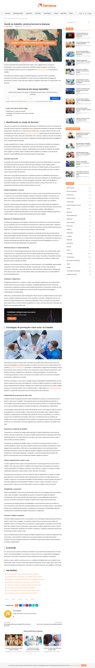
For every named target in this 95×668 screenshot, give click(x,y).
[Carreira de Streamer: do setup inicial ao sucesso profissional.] (70, 35)
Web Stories (63, 13)
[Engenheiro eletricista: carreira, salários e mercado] (70, 63)
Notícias (56, 13)
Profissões (38, 13)
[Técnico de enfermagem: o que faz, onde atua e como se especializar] (70, 54)
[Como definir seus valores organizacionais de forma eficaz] (70, 174)
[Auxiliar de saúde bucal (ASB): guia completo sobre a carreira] (52, 640)
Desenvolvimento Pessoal (79, 205)
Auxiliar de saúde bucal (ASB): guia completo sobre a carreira (24, 577)
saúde (26, 599)
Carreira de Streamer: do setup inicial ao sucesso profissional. (82, 35)
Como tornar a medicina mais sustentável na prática (22, 593)
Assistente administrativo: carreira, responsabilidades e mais (83, 100)
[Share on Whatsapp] (33, 605)
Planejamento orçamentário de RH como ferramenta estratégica (83, 135)
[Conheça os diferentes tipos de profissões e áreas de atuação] (70, 91)
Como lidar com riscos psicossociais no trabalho (21, 587)
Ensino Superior (79, 222)
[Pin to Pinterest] (27, 605)
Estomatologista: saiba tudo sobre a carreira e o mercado (83, 144)
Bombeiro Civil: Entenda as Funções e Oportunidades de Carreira (25, 579)
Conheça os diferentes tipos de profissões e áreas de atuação (83, 90)
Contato (71, 13)
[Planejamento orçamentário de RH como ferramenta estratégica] (70, 135)
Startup (79, 267)
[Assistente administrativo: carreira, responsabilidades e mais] (70, 101)
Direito (79, 208)
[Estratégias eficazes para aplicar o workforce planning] (70, 155)
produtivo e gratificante (17, 367)
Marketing (79, 239)
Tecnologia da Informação (79, 271)
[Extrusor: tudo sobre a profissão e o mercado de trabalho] (70, 164)
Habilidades (29, 13)
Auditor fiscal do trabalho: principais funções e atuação (23, 574)
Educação (7, 13)
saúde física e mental (31, 133)
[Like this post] (17, 605)
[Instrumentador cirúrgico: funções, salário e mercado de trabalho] (70, 82)
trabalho (32, 599)
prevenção (20, 599)
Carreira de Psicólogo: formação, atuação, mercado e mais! (24, 585)
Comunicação (79, 201)
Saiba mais (12, 318)
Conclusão (9, 115)
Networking (79, 243)
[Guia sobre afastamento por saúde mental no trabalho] (14, 640)
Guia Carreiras (9, 26)
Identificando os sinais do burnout (15, 111)
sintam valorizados (55, 388)
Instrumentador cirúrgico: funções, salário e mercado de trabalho (83, 81)
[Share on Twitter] (23, 605)
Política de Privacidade (31, 101)
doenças (13, 599)
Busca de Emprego (79, 191)
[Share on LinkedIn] (30, 605)
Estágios (79, 229)
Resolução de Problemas (79, 260)
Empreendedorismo (18, 13)
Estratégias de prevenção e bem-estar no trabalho (20, 113)
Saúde (79, 264)
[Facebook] (79, 13)
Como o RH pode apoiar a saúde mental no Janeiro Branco (24, 590)
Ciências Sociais (79, 198)
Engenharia (79, 219)
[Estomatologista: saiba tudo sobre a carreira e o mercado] (70, 146)
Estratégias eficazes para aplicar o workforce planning (83, 153)
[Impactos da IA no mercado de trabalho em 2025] (70, 121)
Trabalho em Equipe (79, 274)
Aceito (83, 665)
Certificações (79, 195)
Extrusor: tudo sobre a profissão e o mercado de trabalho (82, 163)
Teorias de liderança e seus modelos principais (83, 43)
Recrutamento (47, 13)
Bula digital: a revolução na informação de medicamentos (23, 582)
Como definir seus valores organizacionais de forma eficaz (82, 173)
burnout (7, 599)
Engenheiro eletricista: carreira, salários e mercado (83, 61)
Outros (79, 250)
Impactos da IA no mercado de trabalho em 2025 (83, 119)
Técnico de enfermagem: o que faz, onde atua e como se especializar (83, 53)
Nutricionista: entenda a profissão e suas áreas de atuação (82, 71)
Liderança (79, 236)
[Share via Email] (36, 605)
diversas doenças (42, 69)
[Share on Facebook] (20, 605)
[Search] (83, 13)
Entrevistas (79, 226)
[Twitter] (81, 13)
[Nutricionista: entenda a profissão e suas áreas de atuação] (70, 72)
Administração (79, 188)
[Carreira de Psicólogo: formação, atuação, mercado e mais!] (70, 110)
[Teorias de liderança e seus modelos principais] (70, 45)
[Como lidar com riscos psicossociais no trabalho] (33, 640)
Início (5, 18)
